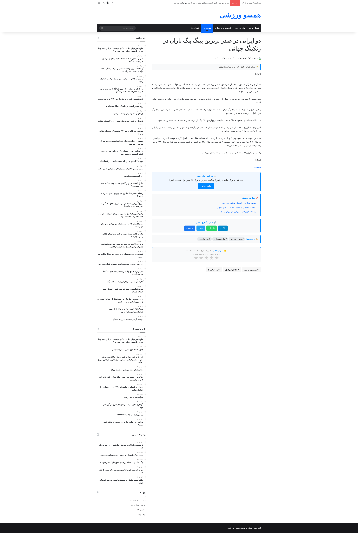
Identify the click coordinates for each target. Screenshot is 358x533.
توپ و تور (207, 28)
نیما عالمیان (213, 269)
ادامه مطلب (206, 186)
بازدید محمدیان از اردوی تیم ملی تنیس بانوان (236, 207)
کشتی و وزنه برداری (223, 28)
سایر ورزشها (240, 28)
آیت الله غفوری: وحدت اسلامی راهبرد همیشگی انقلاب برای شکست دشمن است (197, 3)
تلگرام (223, 228)
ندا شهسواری (231, 269)
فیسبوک (189, 228)
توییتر (201, 228)
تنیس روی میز (250, 269)
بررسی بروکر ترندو (138, 505)
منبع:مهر (257, 167)
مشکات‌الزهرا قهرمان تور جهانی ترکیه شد (238, 211)
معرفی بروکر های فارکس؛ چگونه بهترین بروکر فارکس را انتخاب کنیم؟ (206, 179)
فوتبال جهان (194, 28)
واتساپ (212, 228)
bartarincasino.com (137, 500)
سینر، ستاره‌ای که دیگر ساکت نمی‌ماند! (239, 203)
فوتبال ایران (254, 28)
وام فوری (141, 514)
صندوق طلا (141, 510)
